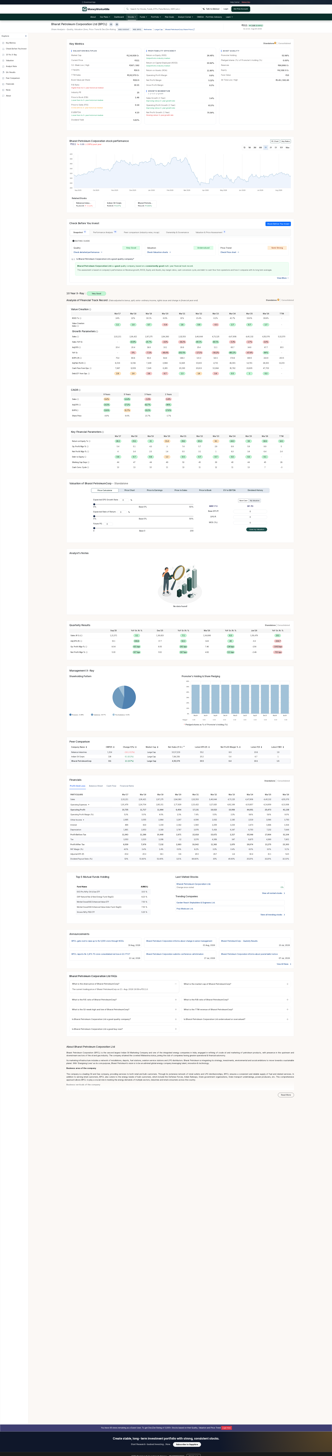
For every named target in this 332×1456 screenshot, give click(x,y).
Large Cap (158, 29)
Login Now (226, 1428)
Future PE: (97, 523)
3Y (271, 148)
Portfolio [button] (155, 17)
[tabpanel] (180, 826)
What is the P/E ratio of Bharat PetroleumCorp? (94, 999)
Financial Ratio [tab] (127, 786)
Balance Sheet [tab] (96, 786)
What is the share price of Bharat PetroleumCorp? (95, 984)
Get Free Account (241, 9)
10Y (281, 148)
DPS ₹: (213, 516)
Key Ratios (286, 141)
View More (282, 278)
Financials (9, 84)
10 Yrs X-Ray (11, 55)
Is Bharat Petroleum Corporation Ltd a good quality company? (101, 1019)
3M (255, 148)
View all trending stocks (272, 915)
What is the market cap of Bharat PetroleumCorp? (207, 984)
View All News (283, 964)
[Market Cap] (157, 747)
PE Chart (275, 141)
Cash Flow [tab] (111, 786)
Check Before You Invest (15, 49)
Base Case (243, 501)
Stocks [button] (131, 17)
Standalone (269, 43)
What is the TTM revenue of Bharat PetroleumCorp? (208, 1009)
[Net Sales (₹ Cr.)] (184, 746)
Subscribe (246, 2)
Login (226, 9)
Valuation (9, 60)
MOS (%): (213, 522)
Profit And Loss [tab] (77, 786)
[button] (209, 17)
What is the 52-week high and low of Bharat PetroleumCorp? (100, 1009)
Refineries (148, 29)
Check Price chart (228, 252)
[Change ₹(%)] (136, 747)
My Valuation (254, 501)
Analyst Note (11, 66)
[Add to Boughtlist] (117, 24)
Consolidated (284, 43)
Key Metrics (10, 43)
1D (244, 148)
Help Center (235, 2)
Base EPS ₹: (213, 511)
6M (260, 148)
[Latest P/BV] (283, 747)
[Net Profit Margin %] (240, 747)
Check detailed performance (87, 252)
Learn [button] (228, 17)
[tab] (80, 232)
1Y (266, 148)
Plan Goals (169, 17)
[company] (86, 747)
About (93, 17)
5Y (276, 148)
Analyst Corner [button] (184, 17)
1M (249, 148)
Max (287, 148)
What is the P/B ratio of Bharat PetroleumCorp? (206, 999)
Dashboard (119, 17)
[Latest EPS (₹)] (209, 747)
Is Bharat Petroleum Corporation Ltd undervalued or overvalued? (214, 1019)
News (8, 90)
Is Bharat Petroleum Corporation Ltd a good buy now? (97, 1029)
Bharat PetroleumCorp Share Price (179, 29)
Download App (89, 2)
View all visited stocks (272, 893)
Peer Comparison (12, 78)
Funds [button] (142, 17)
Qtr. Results (10, 72)
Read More (286, 1095)
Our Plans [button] (104, 17)
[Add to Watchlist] (111, 24)
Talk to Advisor (212, 9)
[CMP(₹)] (114, 747)
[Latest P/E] (261, 747)
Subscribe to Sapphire (187, 1444)
